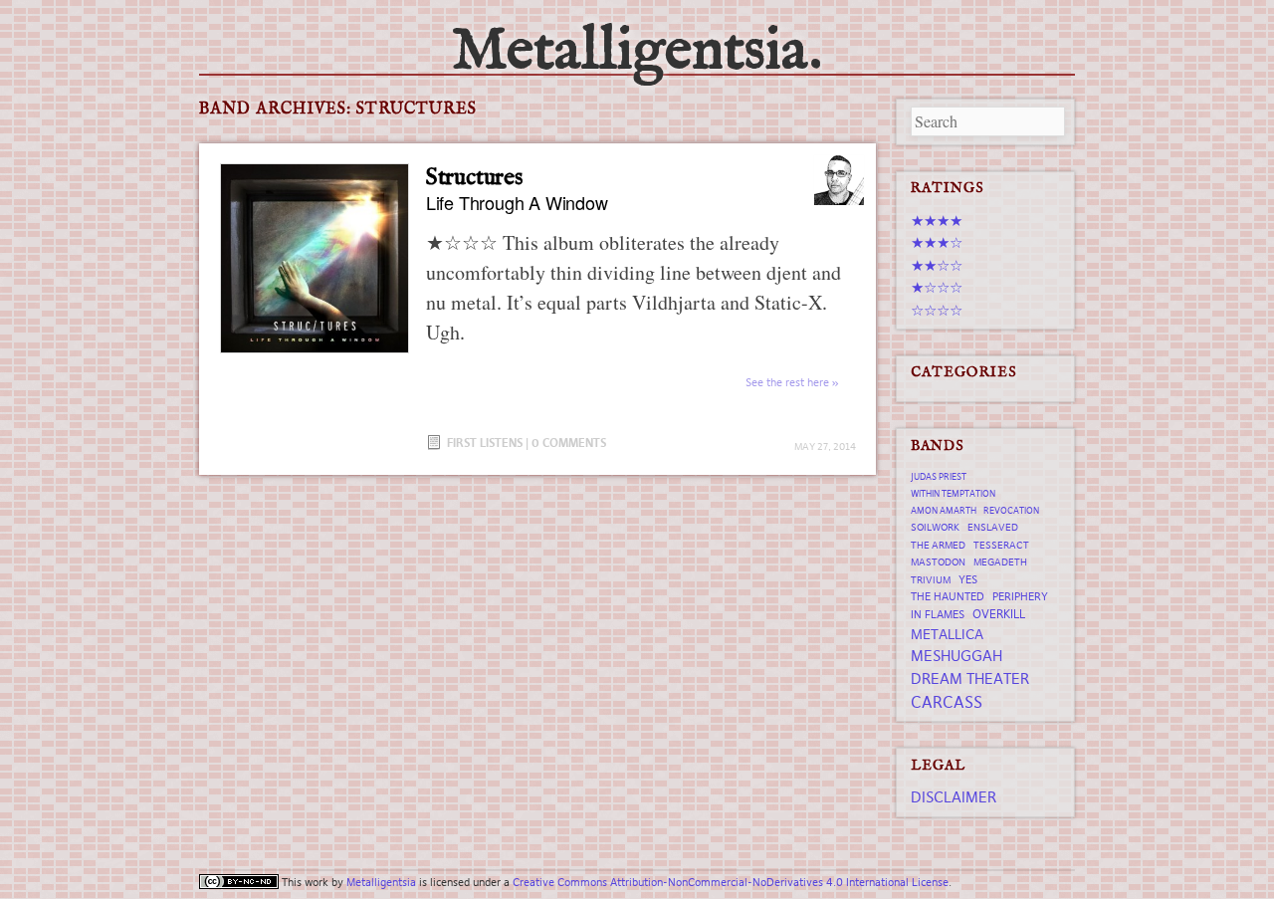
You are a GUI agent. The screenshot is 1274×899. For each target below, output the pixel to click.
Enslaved (992, 527)
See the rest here (787, 382)
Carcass (946, 702)
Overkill (998, 613)
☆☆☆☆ (936, 310)
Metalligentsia (381, 882)
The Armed (938, 545)
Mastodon (938, 562)
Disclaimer (953, 796)
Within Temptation (953, 494)
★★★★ (936, 220)
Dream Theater (970, 678)
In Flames (937, 614)
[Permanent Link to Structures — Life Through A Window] (314, 257)
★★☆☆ (936, 265)
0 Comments (568, 442)
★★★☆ (936, 242)
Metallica (947, 634)
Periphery (1020, 596)
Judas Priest (938, 477)
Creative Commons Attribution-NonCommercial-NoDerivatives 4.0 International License (731, 882)
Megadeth (1000, 562)
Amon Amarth (943, 511)
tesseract (1001, 545)
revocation (1011, 511)
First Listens (485, 442)
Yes (967, 579)
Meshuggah (956, 655)
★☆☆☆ (936, 287)
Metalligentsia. (637, 52)
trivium (931, 579)
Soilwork (935, 527)
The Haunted (947, 596)
